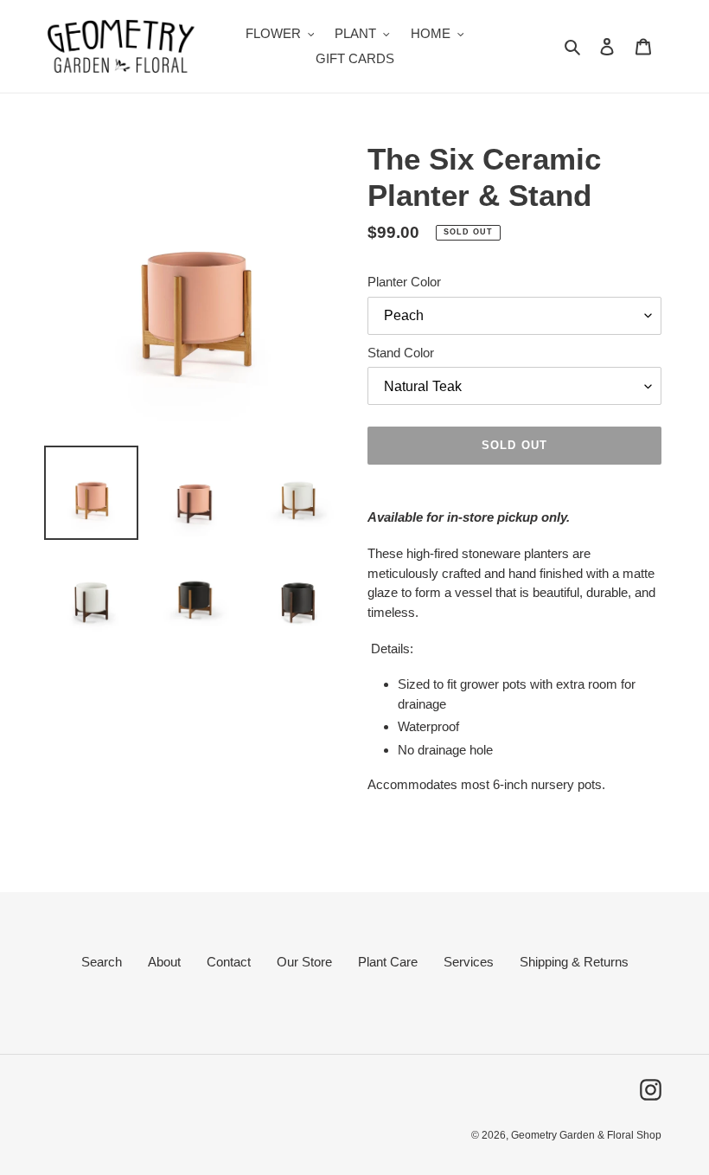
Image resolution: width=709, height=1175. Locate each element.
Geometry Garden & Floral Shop (586, 1135)
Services (469, 961)
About (164, 961)
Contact (229, 961)
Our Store (304, 961)
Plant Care (388, 961)
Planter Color (404, 281)
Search (101, 961)
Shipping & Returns (574, 961)
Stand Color (400, 352)
